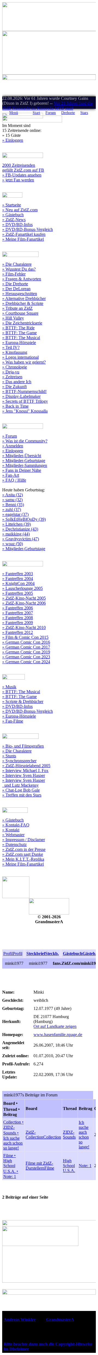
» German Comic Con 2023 (26, 657)
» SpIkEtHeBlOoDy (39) (24, 519)
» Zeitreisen (12, 376)
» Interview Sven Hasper (23, 775)
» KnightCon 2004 (18, 583)
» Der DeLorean (16, 288)
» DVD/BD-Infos (17, 224)
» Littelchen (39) (16, 524)
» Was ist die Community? (24, 441)
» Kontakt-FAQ (15, 825)
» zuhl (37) (11, 509)
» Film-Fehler (14, 274)
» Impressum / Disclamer (23, 839)
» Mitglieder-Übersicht (21, 455)
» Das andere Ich (16, 381)
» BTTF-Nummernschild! (24, 391)
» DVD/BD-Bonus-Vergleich (27, 229)
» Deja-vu (10, 372)
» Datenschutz (14, 844)
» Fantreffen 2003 (17, 573)
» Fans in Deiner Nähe (21, 470)
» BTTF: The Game (19, 332)
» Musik (9, 686)
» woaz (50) (12, 543)
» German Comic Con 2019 (26, 652)
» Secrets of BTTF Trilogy (25, 401)
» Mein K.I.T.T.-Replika (23, 859)
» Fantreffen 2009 (17, 622)
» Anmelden (12, 446)
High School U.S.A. (69, 1165)
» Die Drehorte (15, 283)
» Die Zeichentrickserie (22, 323)
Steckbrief (35, 953)
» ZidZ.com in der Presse (23, 849)
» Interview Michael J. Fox (25, 770)
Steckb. (52, 953)
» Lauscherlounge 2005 (22, 588)
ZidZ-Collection (34, 1134)
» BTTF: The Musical (21, 337)
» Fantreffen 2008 (17, 617)
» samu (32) (12, 499)
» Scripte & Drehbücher (22, 701)
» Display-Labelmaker (21, 396)
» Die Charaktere (17, 264)
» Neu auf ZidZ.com (20, 209)
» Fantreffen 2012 (17, 632)
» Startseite (11, 205)
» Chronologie (14, 367)
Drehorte (68, 113)
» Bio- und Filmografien (23, 746)
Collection (52, 1137)
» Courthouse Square (20, 313)
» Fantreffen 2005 (17, 593)
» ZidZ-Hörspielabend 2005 (26, 765)
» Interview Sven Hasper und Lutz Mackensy (23, 782)
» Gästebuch (13, 214)
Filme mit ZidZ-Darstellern (39, 1165)
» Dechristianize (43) (20, 529)
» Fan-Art (10, 475)
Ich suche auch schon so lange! (84, 1134)
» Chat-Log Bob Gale (21, 790)
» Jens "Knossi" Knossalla (25, 411)
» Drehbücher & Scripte (22, 303)
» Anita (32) (12, 494)
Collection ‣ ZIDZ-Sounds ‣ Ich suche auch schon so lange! (13, 1135)
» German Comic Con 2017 (26, 647)
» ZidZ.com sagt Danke (22, 854)
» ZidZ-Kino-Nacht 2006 (24, 603)
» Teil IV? (11, 347)
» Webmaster (13, 834)
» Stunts (9, 756)
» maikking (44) (16, 534)
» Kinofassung (14, 352)
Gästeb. (89, 953)
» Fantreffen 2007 (17, 612)
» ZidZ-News (14, 219)
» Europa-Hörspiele (19, 342)
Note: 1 (85, 1165)
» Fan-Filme (12, 721)
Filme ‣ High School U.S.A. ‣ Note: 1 (10, 1166)
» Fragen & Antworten (21, 279)
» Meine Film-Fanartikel (23, 239)
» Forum (9, 436)
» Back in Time (15, 406)
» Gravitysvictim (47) (20, 539)
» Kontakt (10, 829)
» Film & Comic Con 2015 (25, 637)
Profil (8, 953)
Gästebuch (72, 953)
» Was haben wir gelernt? (24, 362)
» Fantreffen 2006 (17, 608)
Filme (49, 1168)
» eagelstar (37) (15, 514)
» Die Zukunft (14, 386)
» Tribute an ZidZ (17, 308)
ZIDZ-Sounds (69, 1134)
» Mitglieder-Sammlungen (24, 465)
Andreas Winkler (20, 1319)
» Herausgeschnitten (19, 293)
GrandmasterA (60, 1319)
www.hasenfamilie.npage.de (57, 1034)
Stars (84, 113)
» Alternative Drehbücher (24, 298)
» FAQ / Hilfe (14, 480)
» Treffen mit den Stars (21, 795)
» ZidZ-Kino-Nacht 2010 (24, 627)
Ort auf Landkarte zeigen (54, 1026)
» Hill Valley (13, 318)
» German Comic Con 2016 (26, 642)
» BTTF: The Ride (18, 327)
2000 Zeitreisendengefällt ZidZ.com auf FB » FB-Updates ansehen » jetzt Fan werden (23, 172)
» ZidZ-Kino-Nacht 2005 (24, 598)
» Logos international (20, 357)
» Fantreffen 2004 (17, 578)
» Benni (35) (13, 504)
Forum (50, 113)
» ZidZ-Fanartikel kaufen (23, 234)
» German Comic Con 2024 (26, 661)
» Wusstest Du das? (19, 269)
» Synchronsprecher (19, 760)
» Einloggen (12, 140)
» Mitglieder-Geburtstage (23, 460)
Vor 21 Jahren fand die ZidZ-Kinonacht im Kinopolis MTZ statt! (47, 105)
